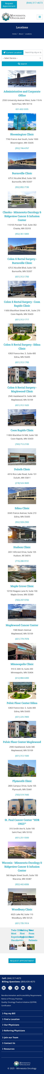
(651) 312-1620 (22, 405)
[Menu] (40, 17)
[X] (10, 988)
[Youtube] (23, 988)
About (21, 34)
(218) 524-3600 (22, 483)
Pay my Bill (9, 1013)
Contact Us (9, 1043)
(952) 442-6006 (22, 884)
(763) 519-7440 (22, 794)
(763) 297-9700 (22, 600)
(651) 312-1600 (22, 755)
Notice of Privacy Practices (11, 999)
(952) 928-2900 (22, 522)
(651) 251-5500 (22, 837)
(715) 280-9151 (22, 561)
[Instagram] (29, 988)
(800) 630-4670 (28, 981)
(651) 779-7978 (22, 638)
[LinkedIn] (16, 988)
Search (23, 63)
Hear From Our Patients (33, 935)
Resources (8, 1048)
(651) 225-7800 (22, 716)
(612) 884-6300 (22, 678)
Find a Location (11, 1019)
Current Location (13, 52)
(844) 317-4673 (34, 2)
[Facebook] (4, 988)
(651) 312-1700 (22, 276)
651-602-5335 (22, 109)
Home (14, 34)
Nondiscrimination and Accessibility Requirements (21, 995)
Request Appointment (9, 4)
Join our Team (10, 1037)
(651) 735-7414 (22, 923)
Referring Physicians (14, 1030)
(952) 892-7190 (22, 187)
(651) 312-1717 (22, 319)
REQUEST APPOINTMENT (22, 960)
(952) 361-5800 (22, 233)
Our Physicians (11, 1024)
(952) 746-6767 (22, 148)
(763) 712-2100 (22, 444)
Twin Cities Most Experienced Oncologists (17, 935)
